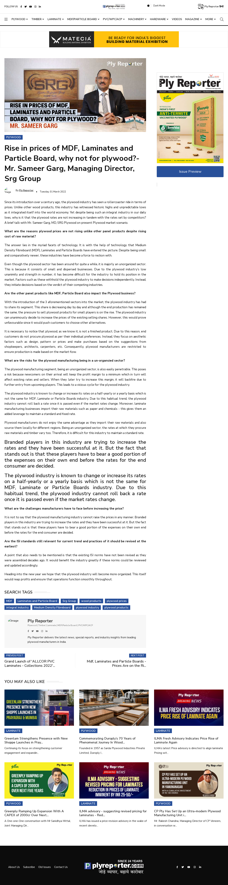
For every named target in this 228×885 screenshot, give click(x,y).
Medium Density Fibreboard (52, 608)
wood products (91, 601)
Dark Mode (159, 5)
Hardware (158, 19)
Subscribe (29, 867)
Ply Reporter (26, 190)
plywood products (116, 608)
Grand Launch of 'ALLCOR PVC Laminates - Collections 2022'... (29, 663)
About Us (14, 867)
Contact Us (61, 867)
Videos (177, 19)
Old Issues (44, 867)
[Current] (190, 117)
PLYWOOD (88, 731)
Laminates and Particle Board (37, 601)
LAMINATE (13, 731)
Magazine (192, 19)
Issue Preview (190, 171)
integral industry (17, 608)
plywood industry (87, 608)
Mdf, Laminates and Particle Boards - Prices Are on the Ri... (116, 663)
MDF (9, 601)
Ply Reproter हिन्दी (214, 6)
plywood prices (117, 601)
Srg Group (69, 601)
